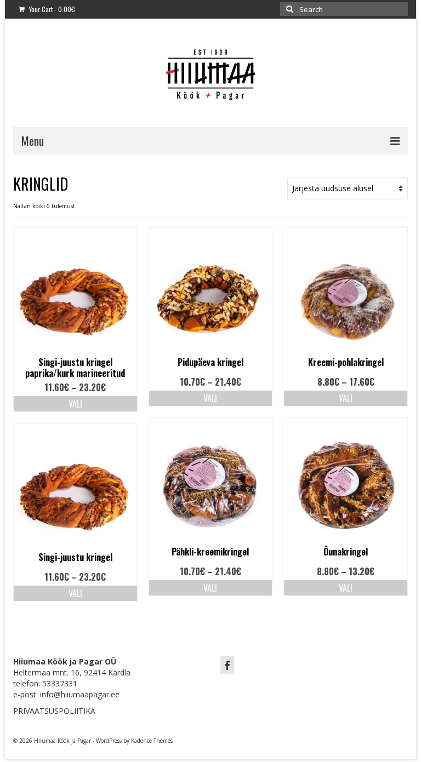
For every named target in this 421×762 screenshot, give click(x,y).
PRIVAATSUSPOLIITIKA (54, 711)
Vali (75, 403)
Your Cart (51, 9)
